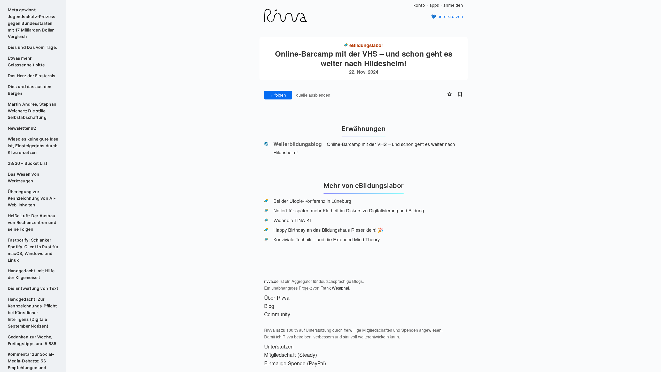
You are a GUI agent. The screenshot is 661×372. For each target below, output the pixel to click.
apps (434, 5)
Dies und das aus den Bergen (30, 90)
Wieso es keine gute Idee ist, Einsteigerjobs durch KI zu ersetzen (33, 145)
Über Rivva (276, 297)
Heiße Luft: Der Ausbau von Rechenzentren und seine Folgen (32, 222)
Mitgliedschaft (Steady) (290, 354)
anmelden (453, 5)
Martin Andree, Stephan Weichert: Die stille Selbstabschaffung (32, 111)
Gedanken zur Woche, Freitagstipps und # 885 (32, 340)
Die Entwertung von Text (33, 288)
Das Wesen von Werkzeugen (23, 177)
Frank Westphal (334, 288)
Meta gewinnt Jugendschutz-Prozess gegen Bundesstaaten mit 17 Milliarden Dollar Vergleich (32, 23)
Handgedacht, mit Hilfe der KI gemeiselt (31, 274)
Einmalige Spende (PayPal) (295, 363)
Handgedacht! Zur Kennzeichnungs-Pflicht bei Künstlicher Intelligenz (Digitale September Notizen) (32, 313)
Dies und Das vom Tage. (32, 47)
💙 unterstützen (447, 16)
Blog (269, 305)
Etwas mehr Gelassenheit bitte (26, 61)
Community (277, 314)
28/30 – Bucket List (28, 163)
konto (419, 5)
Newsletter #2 (22, 128)
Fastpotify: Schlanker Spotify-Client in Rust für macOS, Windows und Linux (33, 250)
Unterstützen (279, 346)
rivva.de (271, 281)
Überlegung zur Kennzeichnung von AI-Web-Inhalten (32, 198)
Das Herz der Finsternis (32, 75)
